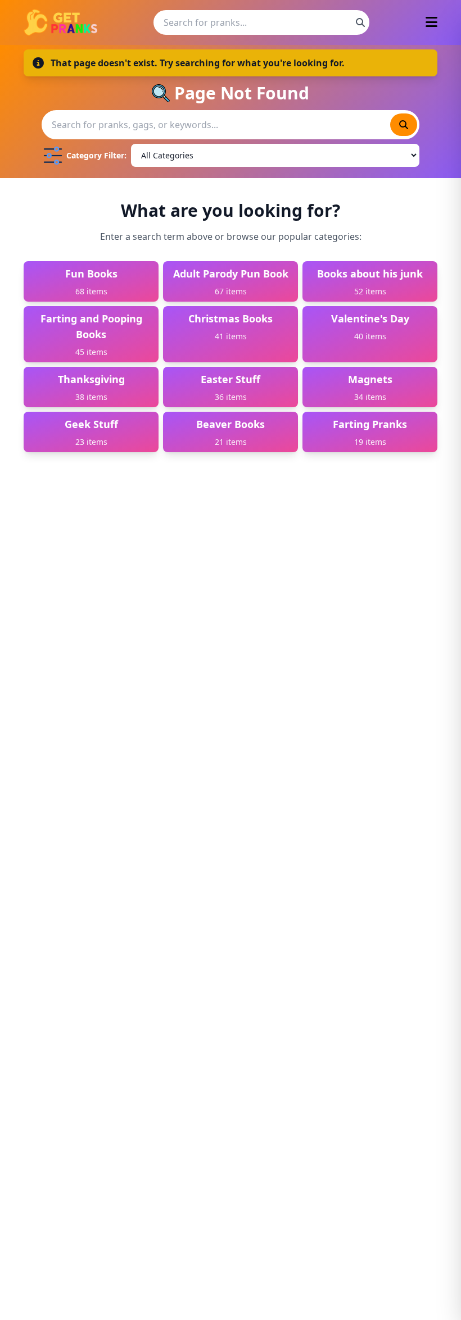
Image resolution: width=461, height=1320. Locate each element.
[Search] (360, 22)
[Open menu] (431, 22)
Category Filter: (96, 155)
